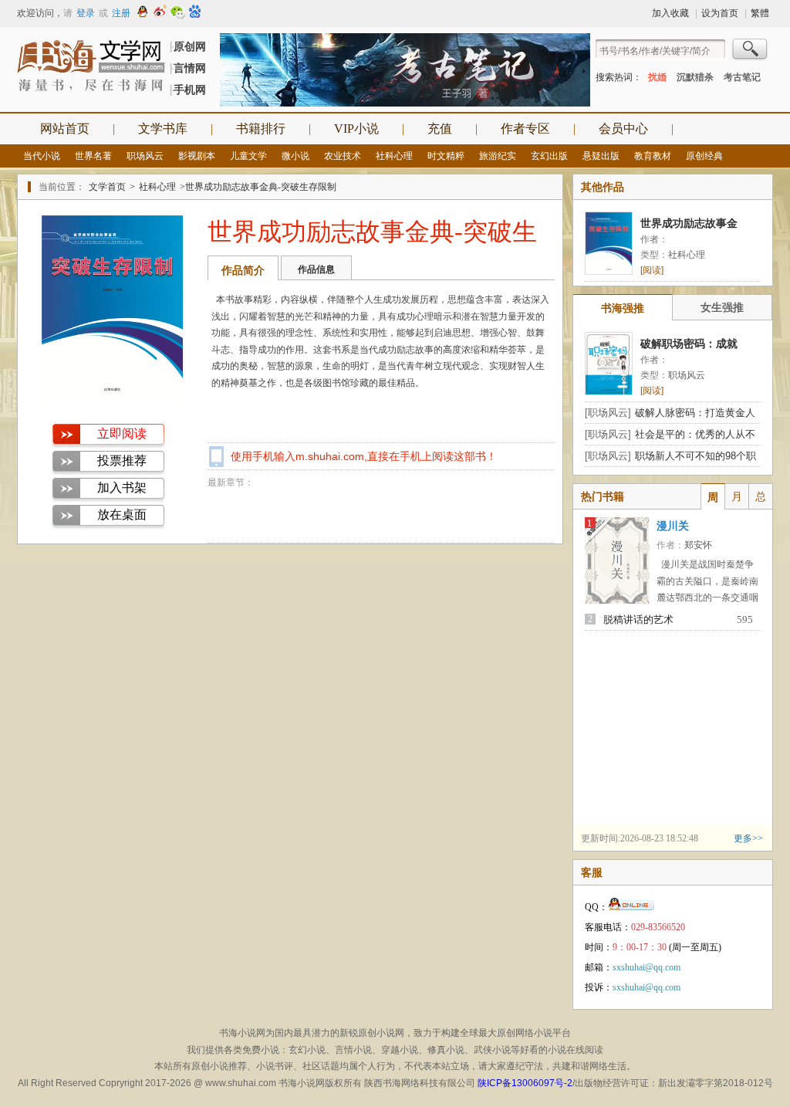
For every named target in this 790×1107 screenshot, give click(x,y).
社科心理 (394, 156)
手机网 (190, 89)
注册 (121, 13)
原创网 (190, 46)
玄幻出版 (549, 156)
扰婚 (657, 77)
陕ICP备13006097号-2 (525, 1083)
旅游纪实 (497, 156)
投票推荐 (122, 460)
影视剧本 (196, 156)
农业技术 (342, 156)
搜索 (750, 51)
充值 (439, 128)
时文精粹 (445, 156)
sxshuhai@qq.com (646, 967)
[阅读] (651, 270)
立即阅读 (122, 433)
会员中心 (623, 128)
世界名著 (93, 156)
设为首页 (719, 13)
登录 (85, 13)
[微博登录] (159, 13)
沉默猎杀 (695, 77)
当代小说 (41, 156)
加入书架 (122, 487)
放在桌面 (122, 514)
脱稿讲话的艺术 (638, 619)
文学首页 (107, 186)
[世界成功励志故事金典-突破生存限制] (112, 400)
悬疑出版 (601, 156)
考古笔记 (742, 77)
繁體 (760, 13)
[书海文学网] (92, 66)
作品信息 (316, 269)
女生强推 (722, 307)
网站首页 (64, 128)
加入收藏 (670, 13)
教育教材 (652, 156)
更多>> (748, 838)
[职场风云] (608, 412)
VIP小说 (356, 128)
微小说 (295, 156)
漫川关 (673, 526)
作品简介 (243, 270)
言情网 (190, 68)
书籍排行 (260, 128)
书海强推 (622, 308)
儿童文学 (248, 156)
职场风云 (145, 156)
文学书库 (162, 128)
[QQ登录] (142, 13)
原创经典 (704, 156)
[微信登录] (176, 13)
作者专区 (525, 128)
